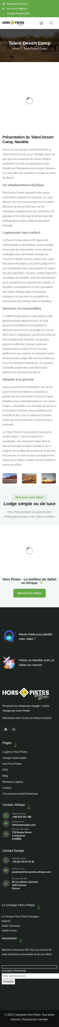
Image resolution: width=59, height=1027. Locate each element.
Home (16, 48)
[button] (55, 101)
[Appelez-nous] (6, 815)
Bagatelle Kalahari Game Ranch (28, 562)
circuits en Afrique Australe (36, 718)
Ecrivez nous (18, 821)
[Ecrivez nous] (6, 823)
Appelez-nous (19, 813)
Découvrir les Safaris (29, 593)
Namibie (12, 567)
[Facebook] (5, 729)
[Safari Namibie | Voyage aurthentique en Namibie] (13, 23)
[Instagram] (13, 729)
